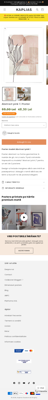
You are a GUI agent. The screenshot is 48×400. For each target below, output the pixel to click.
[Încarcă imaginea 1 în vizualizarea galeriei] (9, 94)
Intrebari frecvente (13, 315)
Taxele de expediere (8, 117)
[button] (4, 9)
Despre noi (9, 269)
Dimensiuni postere (13, 285)
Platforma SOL (11, 301)
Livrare (7, 326)
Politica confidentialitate (15, 336)
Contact (8, 274)
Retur (7, 331)
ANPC (7, 295)
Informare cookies (13, 342)
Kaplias (20, 397)
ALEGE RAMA (24, 250)
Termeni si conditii (13, 321)
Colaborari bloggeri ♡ (14, 280)
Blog (6, 290)
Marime (5, 121)
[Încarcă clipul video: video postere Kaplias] (24, 217)
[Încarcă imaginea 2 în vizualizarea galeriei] (24, 94)
